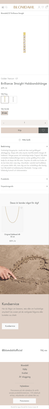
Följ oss (44, 350)
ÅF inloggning (24, 377)
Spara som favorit (47, 130)
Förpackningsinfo (7, 186)
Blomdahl (4, 13)
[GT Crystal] (5, 99)
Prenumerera (24, 401)
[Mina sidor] (39, 7)
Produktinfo (5, 179)
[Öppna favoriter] (42, 7)
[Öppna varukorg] (46, 7)
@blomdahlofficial (12, 350)
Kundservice (10, 326)
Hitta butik (26, 140)
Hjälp (25, 369)
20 (4, 113)
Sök (6, 7)
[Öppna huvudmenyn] (3, 7)
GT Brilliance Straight (16, 13)
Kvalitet (25, 373)
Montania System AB (33, 407)
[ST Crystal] (13, 99)
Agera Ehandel (21, 407)
